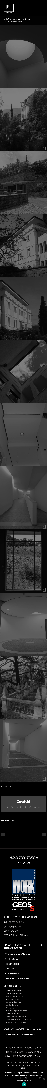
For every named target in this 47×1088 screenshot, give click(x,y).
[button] (3, 834)
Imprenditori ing (6, 786)
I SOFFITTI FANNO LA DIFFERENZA (20, 1034)
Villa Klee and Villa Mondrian (17, 954)
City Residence (11, 959)
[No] (44, 1079)
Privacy (38, 1056)
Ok (24, 1084)
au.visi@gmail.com (13, 926)
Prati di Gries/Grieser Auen (17, 978)
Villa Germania (12, 973)
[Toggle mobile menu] (42, 4)
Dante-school (11, 969)
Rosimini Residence (13, 964)
